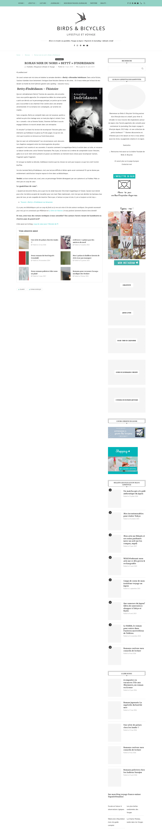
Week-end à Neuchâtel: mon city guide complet (116, 822)
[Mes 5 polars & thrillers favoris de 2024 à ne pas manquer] (66, 258)
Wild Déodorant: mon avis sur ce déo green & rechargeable (134, 561)
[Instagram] (130, 3)
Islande (22, 289)
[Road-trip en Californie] (126, 340)
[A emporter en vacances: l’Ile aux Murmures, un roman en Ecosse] (114, 688)
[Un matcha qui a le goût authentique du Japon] (114, 499)
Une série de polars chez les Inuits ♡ (132, 726)
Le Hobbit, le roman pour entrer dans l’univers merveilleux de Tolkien (133, 629)
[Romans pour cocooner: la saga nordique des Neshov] (66, 273)
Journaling (55, 3)
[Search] (144, 3)
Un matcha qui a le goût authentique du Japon (134, 492)
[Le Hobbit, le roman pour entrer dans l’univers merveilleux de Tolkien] (114, 633)
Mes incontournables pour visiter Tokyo (133, 514)
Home (18, 55)
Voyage (20, 3)
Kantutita (126, 145)
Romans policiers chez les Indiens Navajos (134, 771)
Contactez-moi (127, 164)
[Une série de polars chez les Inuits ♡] (24, 242)
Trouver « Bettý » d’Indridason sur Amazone (36, 202)
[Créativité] (126, 285)
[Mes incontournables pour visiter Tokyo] (114, 521)
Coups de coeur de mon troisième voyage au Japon (134, 583)
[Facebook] (74, 45)
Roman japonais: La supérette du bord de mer (132, 705)
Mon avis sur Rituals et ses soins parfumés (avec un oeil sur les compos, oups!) (134, 539)
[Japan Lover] (126, 312)
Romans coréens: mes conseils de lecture (133, 649)
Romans (27, 55)
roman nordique (36, 289)
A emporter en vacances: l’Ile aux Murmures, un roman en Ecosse (133, 683)
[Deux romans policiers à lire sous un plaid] (24, 273)
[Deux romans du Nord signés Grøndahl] (24, 258)
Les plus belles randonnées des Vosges (132, 809)
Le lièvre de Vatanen (56, 210)
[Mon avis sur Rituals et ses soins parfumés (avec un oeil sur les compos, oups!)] (114, 544)
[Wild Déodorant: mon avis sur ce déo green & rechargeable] (114, 566)
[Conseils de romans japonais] (126, 400)
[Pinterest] (132, 3)
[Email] (138, 3)
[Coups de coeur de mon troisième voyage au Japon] (114, 589)
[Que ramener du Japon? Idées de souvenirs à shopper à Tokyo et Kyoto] (114, 611)
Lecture (43, 3)
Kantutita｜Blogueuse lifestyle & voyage (41, 67)
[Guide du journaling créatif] (126, 372)
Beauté (103, 3)
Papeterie (93, 3)
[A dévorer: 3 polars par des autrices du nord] (66, 242)
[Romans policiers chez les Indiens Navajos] (114, 777)
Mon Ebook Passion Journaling (75, 3)
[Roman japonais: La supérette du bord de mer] (114, 710)
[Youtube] (135, 3)
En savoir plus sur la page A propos (127, 161)
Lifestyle (31, 3)
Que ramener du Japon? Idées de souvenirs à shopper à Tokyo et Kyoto (134, 607)
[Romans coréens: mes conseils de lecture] (114, 656)
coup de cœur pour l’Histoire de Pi (45, 224)
